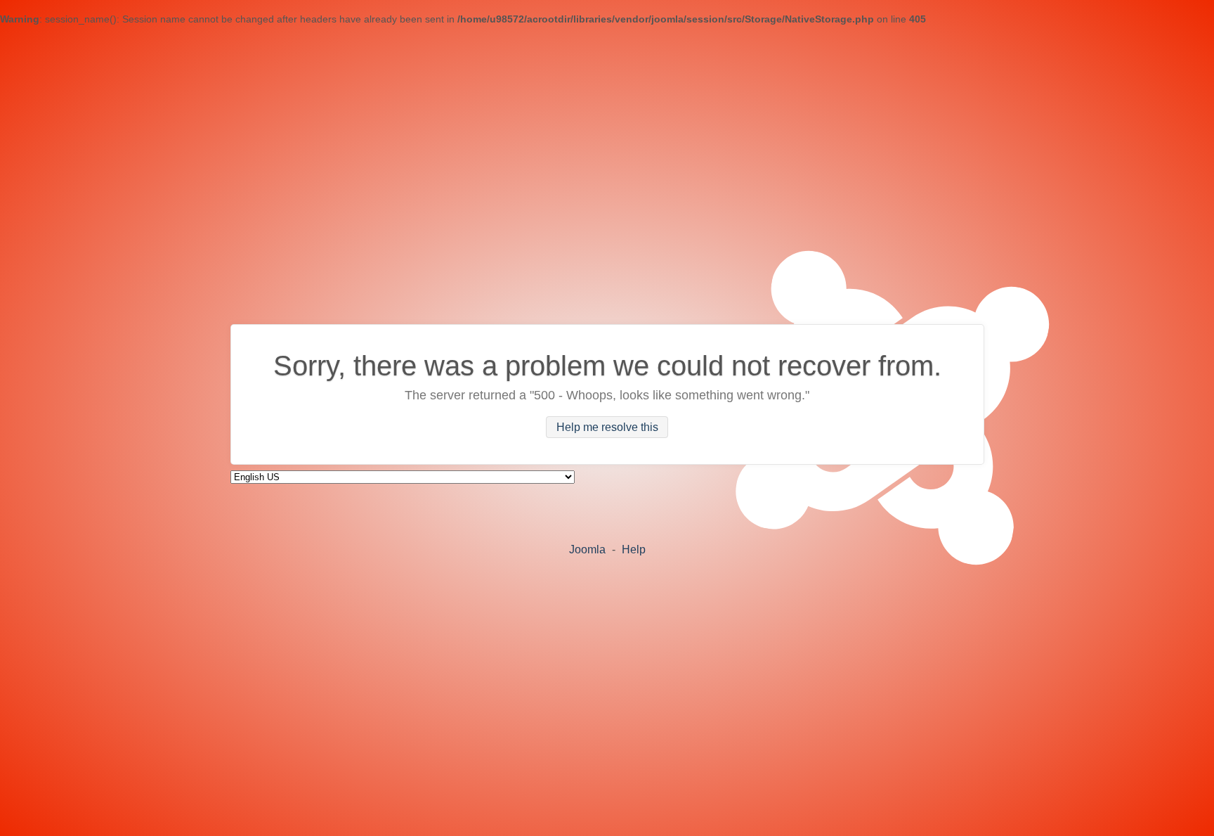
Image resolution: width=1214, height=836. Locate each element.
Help (634, 549)
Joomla (587, 549)
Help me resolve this (607, 427)
